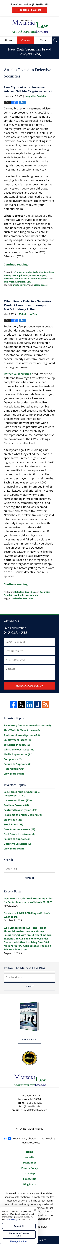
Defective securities (17, 374)
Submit (29, 986)
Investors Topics (37, 275)
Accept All (19, 1226)
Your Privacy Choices (25, 1138)
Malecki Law (40, 1226)
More (43, 40)
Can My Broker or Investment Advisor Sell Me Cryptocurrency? (28, 89)
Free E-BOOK (29, 1040)
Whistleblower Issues (19, 749)
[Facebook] (13, 704)
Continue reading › (16, 264)
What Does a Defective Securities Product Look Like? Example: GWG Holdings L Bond (27, 305)
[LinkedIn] (29, 704)
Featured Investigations (20, 810)
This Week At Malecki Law (17, 281)
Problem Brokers (16, 805)
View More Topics (14, 773)
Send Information (29, 685)
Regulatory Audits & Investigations (27, 725)
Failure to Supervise (17, 764)
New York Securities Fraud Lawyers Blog (29, 26)
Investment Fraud (18, 800)
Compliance (12, 759)
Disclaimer (29, 1162)
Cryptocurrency (20, 284)
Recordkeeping (14, 768)
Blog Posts (29, 1184)
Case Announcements (19, 829)
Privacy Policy (29, 1168)
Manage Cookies (31, 1142)
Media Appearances (18, 754)
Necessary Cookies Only (19, 1234)
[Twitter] (21, 704)
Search (29, 878)
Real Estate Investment (19, 834)
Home (8, 40)
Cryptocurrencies (23, 272)
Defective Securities (43, 272)
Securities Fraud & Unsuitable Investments (26, 278)
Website (29, 1157)
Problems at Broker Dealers (23, 814)
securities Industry (17, 744)
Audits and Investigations (22, 735)
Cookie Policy (47, 1138)
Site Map (29, 1173)
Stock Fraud (13, 824)
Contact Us (29, 1179)
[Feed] (45, 704)
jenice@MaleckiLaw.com (33, 1110)
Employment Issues (18, 740)
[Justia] (37, 704)
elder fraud (13, 819)
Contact (25, 40)
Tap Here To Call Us (29, 9)
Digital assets (41, 284)
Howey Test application (16, 275)
